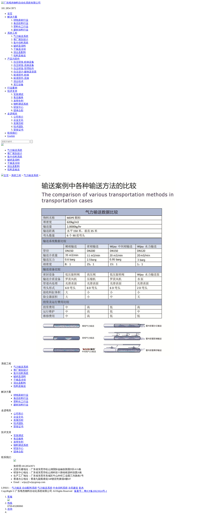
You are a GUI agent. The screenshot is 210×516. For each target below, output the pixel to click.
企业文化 (18, 120)
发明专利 (18, 100)
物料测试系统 (21, 104)
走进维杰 (12, 113)
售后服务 (18, 97)
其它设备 (18, 84)
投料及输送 (20, 55)
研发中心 (18, 107)
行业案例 (12, 87)
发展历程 (18, 123)
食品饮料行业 (21, 23)
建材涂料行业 (21, 29)
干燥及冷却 (20, 49)
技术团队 (18, 126)
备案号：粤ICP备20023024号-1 (90, 491)
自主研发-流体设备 (24, 65)
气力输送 (17, 488)
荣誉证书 (18, 129)
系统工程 (12, 33)
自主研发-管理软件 (24, 68)
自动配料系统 (29, 488)
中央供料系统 (60, 488)
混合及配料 (20, 52)
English (11, 136)
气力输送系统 (21, 36)
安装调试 (18, 94)
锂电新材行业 (21, 20)
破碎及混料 (20, 46)
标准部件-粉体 (21, 75)
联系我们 (12, 133)
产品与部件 (13, 58)
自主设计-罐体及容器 (25, 71)
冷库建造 (73, 488)
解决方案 (12, 17)
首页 (9, 13)
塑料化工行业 (21, 26)
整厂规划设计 (21, 39)
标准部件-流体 (21, 78)
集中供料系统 (21, 42)
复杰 (81, 488)
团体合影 (18, 110)
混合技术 (18, 81)
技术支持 (12, 91)
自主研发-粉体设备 (24, 62)
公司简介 (18, 117)
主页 (6, 175)
